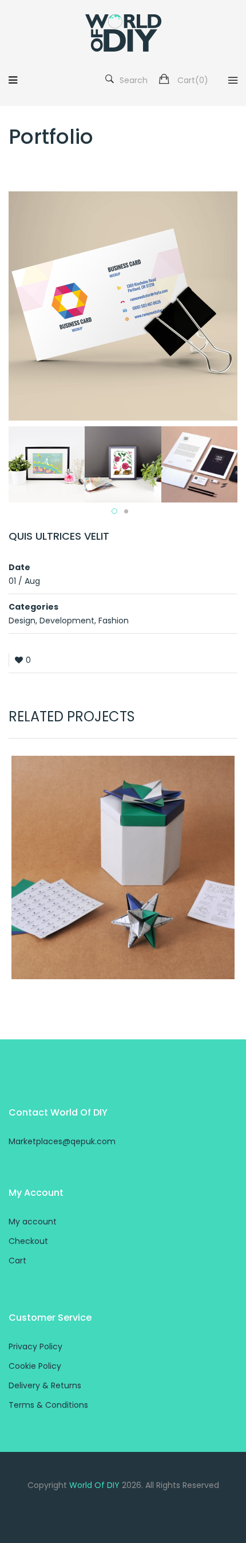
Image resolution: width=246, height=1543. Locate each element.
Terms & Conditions (48, 1405)
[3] (199, 463)
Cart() (192, 80)
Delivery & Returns (45, 1385)
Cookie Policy (35, 1366)
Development (66, 620)
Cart (17, 1260)
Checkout (28, 1241)
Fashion (113, 620)
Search (134, 80)
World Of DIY (94, 1485)
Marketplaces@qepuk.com (62, 1141)
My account (33, 1221)
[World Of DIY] (123, 33)
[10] (123, 463)
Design (22, 620)
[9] (47, 463)
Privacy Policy (35, 1346)
